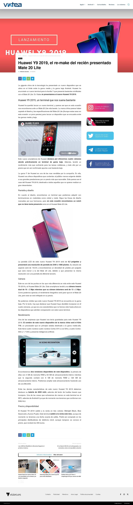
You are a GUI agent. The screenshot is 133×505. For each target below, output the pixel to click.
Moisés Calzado (24, 71)
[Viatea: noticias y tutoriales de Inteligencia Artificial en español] (19, 4)
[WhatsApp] (28, 78)
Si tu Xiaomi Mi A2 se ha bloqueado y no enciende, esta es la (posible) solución (69, 447)
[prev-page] (19, 482)
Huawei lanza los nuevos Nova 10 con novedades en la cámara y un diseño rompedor (27, 476)
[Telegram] (32, 78)
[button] (128, 4)
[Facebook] (20, 78)
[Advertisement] (100, 88)
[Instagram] (124, 494)
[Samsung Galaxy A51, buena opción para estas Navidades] (50, 466)
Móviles (25, 56)
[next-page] (22, 482)
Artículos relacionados (44, 454)
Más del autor (58, 454)
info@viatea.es (118, 503)
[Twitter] (24, 78)
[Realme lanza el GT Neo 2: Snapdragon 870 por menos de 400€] (71, 466)
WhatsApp (126, 503)
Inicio (19, 56)
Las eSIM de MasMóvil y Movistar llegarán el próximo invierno (31, 447)
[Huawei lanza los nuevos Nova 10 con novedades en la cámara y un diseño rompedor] (28, 466)
